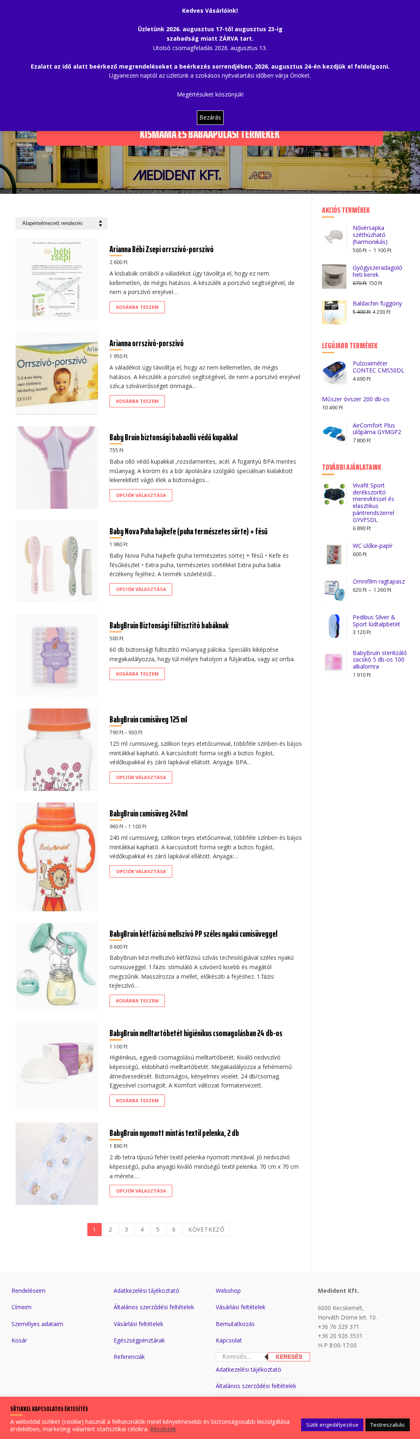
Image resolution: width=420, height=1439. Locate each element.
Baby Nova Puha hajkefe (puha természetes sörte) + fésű (188, 531)
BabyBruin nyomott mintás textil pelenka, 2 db (174, 1133)
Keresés (289, 1357)
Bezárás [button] (210, 117)
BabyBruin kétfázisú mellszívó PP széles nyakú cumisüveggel (193, 933)
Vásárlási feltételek (138, 1324)
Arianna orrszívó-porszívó (147, 343)
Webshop (228, 1290)
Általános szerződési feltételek (154, 1307)
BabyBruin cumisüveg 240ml (148, 813)
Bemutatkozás (235, 1324)
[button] (137, 307)
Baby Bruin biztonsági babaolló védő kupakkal (173, 437)
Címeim (21, 1307)
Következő (206, 1229)
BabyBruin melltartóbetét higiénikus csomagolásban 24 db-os (196, 1033)
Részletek (163, 1429)
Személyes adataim (37, 1324)
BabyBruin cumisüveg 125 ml (148, 719)
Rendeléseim (28, 1290)
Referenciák (129, 1357)
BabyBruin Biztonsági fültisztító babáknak (169, 625)
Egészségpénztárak (139, 1340)
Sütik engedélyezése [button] (332, 1424)
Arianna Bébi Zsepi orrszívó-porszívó (162, 249)
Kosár (19, 1340)
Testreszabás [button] (387, 1424)
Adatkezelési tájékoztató (146, 1290)
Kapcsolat (229, 1340)
